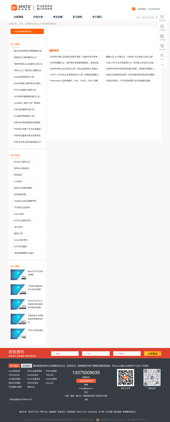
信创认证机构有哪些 (23, 187)
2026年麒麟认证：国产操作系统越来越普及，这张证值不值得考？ (79, 62)
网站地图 (117, 411)
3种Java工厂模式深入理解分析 (27, 70)
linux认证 (49, 382)
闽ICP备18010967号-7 (137, 419)
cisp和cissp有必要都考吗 (25, 200)
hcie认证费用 (51, 378)
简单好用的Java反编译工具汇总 (28, 63)
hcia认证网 (19, 213)
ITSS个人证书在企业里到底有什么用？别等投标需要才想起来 (77, 74)
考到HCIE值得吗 (21, 168)
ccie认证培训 (32, 374)
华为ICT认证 (33, 411)
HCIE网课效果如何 (23, 31)
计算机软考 (71, 411)
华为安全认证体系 (22, 207)
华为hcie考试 (32, 382)
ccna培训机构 (14, 370)
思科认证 (31, 386)
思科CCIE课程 (14, 382)
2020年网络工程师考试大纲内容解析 (28, 83)
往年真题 (162, 40)
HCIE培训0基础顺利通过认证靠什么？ (28, 96)
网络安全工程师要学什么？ (26, 57)
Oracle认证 (92, 411)
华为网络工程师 (15, 386)
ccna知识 (18, 181)
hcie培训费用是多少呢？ (25, 76)
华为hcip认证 (14, 374)
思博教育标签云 (31, 23)
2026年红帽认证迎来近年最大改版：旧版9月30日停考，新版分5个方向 (81, 56)
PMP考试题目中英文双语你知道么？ (28, 135)
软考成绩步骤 (20, 194)
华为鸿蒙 (109, 411)
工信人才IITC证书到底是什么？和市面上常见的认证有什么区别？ (134, 62)
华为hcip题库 (51, 370)
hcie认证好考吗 (21, 239)
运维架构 (52, 411)
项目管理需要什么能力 (24, 252)
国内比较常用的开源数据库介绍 (28, 50)
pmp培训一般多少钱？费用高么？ (28, 102)
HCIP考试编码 (20, 246)
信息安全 (61, 411)
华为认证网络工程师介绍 (25, 89)
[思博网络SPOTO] (31, 6)
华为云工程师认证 (22, 161)
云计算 (101, 411)
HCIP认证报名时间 (22, 220)
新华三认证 (81, 411)
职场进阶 (18, 174)
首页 (21, 23)
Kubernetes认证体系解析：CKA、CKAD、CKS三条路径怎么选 (78, 80)
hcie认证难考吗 (33, 378)
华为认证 (49, 374)
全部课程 (18, 17)
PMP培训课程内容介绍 (24, 109)
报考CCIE (18, 233)
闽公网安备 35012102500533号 (112, 419)
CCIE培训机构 (14, 378)
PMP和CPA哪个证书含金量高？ (28, 128)
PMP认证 (44, 411)
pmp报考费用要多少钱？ (25, 115)
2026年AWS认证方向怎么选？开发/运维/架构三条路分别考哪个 (78, 68)
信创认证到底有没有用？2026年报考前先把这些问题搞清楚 (132, 74)
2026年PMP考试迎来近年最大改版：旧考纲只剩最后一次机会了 (134, 68)
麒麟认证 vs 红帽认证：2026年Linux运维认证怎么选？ (130, 56)
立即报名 (153, 353)
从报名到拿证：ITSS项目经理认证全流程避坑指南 (128, 80)
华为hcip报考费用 (34, 370)
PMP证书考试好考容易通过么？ (28, 141)
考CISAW (18, 226)
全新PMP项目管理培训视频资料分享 (28, 122)
